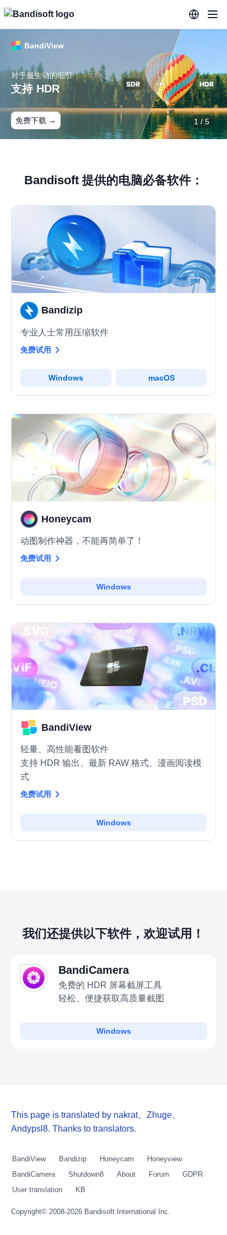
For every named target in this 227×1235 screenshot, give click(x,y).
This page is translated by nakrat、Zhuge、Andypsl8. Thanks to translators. (96, 1121)
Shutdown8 (86, 1174)
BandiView (29, 1159)
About (126, 1174)
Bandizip (73, 1159)
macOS (161, 377)
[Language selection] (194, 14)
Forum (159, 1174)
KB (80, 1190)
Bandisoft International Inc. (127, 1212)
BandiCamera (33, 1174)
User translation (37, 1190)
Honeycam (117, 1159)
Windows (65, 377)
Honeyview (164, 1159)
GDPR (192, 1174)
